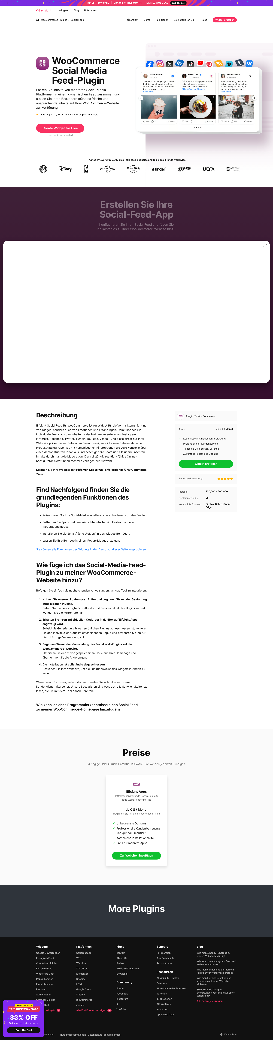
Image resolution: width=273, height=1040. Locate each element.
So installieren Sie (184, 19)
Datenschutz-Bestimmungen (104, 1035)
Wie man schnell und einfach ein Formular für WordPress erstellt (215, 971)
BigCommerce (84, 999)
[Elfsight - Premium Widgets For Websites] (43, 10)
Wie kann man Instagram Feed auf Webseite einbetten (216, 963)
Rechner (41, 989)
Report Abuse (164, 963)
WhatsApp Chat (45, 973)
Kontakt (120, 952)
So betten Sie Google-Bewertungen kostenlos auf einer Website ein (216, 992)
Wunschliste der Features (171, 988)
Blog (76, 10)
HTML (79, 984)
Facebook (122, 993)
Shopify (80, 978)
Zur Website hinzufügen (136, 855)
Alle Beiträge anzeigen (210, 1001)
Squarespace (83, 952)
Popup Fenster (44, 978)
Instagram (122, 998)
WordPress (82, 968)
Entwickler (122, 973)
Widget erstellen (224, 19)
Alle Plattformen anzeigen (93, 1010)
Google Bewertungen (48, 952)
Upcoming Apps (166, 1014)
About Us (121, 958)
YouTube (121, 1009)
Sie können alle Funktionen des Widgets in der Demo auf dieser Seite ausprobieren (91, 549)
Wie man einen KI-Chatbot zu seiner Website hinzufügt (213, 954)
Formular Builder (45, 999)
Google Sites (83, 989)
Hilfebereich (91, 10)
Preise (203, 19)
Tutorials (162, 993)
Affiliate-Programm (127, 968)
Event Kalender (45, 984)
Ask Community (166, 958)
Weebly (80, 994)
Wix (78, 958)
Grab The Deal (23, 1030)
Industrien (162, 1009)
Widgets (63, 10)
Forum (120, 988)
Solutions (162, 983)
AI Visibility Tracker (168, 977)
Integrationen (164, 998)
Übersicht (132, 19)
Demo (147, 19)
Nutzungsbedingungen (73, 1035)
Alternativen (164, 1004)
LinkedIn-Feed (44, 968)
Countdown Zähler (46, 963)
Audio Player (43, 994)
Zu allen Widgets (48, 1010)
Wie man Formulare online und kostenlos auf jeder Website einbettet (214, 981)
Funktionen (162, 19)
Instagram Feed (45, 958)
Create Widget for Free (60, 128)
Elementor (82, 973)
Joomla (80, 1004)
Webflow (81, 963)
